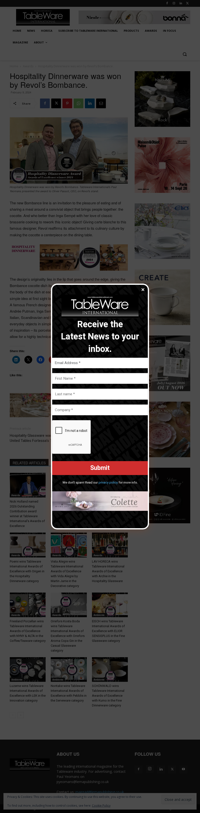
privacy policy (108, 482)
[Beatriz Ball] (100, 501)
